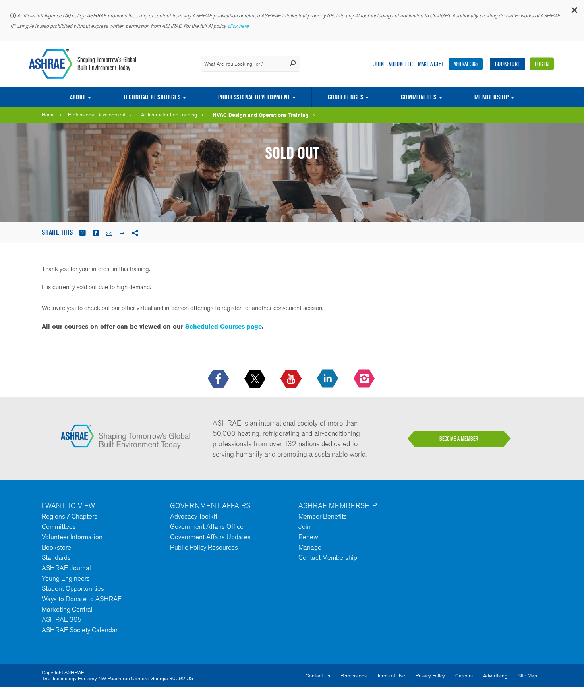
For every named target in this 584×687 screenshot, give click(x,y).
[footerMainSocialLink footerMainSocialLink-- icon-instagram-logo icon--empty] (365, 379)
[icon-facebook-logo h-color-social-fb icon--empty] (219, 379)
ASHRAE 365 (466, 64)
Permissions (353, 675)
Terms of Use (391, 675)
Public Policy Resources (204, 547)
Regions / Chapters (69, 516)
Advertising (495, 675)
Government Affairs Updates (210, 537)
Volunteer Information (72, 537)
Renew (308, 537)
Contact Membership (327, 557)
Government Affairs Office (207, 526)
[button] (574, 11)
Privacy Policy (430, 675)
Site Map (527, 675)
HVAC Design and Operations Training (261, 115)
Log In (542, 64)
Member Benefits (322, 516)
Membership (491, 97)
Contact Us (318, 675)
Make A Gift (430, 64)
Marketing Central (67, 609)
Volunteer (401, 64)
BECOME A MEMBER (458, 438)
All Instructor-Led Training (169, 114)
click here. (239, 26)
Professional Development (254, 97)
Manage (309, 547)
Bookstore (507, 64)
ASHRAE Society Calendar (80, 630)
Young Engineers (66, 578)
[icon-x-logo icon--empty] (256, 379)
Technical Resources (151, 97)
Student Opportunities (73, 588)
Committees (59, 526)
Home (48, 114)
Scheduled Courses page (223, 326)
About (77, 97)
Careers (464, 675)
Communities (418, 97)
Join (378, 64)
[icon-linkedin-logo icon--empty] (328, 379)
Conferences (345, 97)
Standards (56, 557)
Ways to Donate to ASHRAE (82, 599)
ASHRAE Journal (66, 568)
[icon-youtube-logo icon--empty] (292, 379)
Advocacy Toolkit (193, 516)
